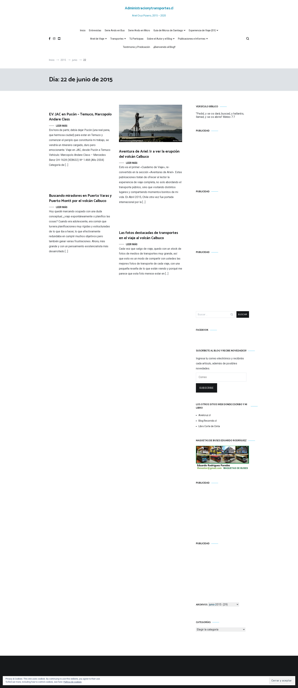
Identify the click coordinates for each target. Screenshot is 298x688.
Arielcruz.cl (204, 415)
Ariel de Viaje (97, 38)
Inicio (83, 30)
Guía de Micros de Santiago (168, 30)
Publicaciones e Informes (191, 38)
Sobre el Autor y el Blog (159, 38)
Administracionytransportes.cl (149, 8)
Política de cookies (72, 682)
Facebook (202, 330)
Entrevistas (95, 30)
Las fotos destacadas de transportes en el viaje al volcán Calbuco (148, 235)
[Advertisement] (222, 157)
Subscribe (206, 388)
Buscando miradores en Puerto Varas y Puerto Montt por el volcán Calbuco (80, 198)
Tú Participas (136, 38)
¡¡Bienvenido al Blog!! (164, 47)
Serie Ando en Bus (115, 30)
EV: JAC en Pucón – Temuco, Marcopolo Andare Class (80, 116)
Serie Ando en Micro (139, 30)
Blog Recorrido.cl (207, 420)
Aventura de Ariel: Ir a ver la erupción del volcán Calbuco (149, 154)
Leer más (61, 125)
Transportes (116, 38)
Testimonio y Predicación (136, 47)
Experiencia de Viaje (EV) (202, 30)
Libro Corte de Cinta (209, 426)
